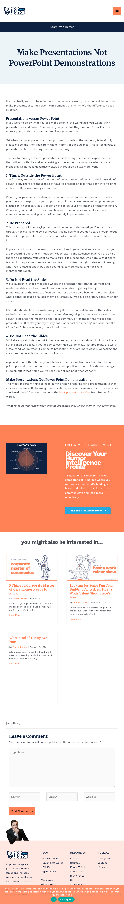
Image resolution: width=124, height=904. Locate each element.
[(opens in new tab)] (17, 831)
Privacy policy (66, 899)
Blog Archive (77, 875)
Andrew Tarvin (49, 858)
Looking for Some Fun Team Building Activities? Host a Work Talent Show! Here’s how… (92, 591)
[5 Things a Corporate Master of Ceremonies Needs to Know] (31, 566)
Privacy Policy (49, 884)
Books (73, 858)
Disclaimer (47, 880)
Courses (75, 862)
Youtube (103, 862)
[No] (120, 894)
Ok (54, 899)
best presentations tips (74, 392)
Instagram (104, 858)
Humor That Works (52, 862)
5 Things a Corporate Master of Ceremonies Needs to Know (31, 589)
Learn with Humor (62, 26)
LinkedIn (103, 867)
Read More (14, 615)
